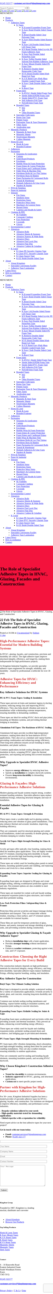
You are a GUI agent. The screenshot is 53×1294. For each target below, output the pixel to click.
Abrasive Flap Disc (24, 244)
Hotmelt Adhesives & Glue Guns (30, 183)
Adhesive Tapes (18, 22)
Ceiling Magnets (23, 139)
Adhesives (15, 149)
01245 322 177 (19, 1137)
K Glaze (14, 249)
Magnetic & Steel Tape (26, 132)
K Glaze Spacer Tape (25, 256)
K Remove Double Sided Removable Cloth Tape (32, 70)
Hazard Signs (22, 207)
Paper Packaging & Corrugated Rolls (32, 178)
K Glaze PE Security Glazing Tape (31, 251)
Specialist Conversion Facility (23, 266)
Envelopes (20, 161)
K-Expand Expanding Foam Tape (36, 27)
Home (8, 18)
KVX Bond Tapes (8, 1242)
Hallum (36, 633)
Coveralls (20, 222)
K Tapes (20, 25)
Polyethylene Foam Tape (32, 103)
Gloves (19, 224)
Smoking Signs (22, 197)
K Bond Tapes (6, 1240)
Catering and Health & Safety (29, 210)
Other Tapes (21, 125)
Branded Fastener (23, 146)
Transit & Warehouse (25, 180)
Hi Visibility (21, 215)
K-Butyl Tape (28, 88)
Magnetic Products (19, 129)
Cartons (19, 156)
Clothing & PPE (18, 212)
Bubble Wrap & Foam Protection (30, 163)
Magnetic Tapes (7, 1247)
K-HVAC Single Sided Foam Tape (37, 93)
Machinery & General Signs (28, 205)
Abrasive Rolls (22, 232)
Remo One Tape (23, 117)
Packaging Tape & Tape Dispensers (31, 122)
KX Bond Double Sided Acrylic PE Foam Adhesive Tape (37, 50)
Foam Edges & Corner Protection (30, 166)
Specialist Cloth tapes (25, 115)
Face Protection (23, 219)
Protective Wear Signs (25, 202)
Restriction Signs (23, 200)
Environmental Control (21, 227)
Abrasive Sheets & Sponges (28, 234)
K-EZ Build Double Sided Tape (30, 258)
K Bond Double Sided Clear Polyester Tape (34, 36)
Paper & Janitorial (18, 190)
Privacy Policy (6, 1290)
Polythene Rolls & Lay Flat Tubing (31, 173)
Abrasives (15, 229)
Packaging (15, 151)
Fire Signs (20, 195)
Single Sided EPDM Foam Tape (35, 95)
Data (24, 1290)
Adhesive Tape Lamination (22, 268)
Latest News (10, 270)
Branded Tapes (22, 105)
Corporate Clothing (24, 217)
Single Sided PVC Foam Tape (35, 98)
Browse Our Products (14, 1222)
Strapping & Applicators (26, 154)
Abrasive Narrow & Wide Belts (29, 236)
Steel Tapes (5, 1249)
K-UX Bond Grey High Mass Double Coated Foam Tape (34, 79)
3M (23, 110)
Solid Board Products (25, 159)
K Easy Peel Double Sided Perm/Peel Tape (33, 55)
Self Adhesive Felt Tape (32, 100)
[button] (6, 13)
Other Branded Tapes (31, 112)
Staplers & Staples (24, 185)
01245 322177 (6, 3)
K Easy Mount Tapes (9, 1235)
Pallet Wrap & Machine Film (28, 171)
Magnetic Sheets (23, 134)
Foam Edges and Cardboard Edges (31, 168)
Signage (14, 193)
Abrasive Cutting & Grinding (28, 246)
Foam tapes (21, 91)
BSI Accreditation (13, 273)
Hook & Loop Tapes (9, 1232)
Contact (8, 275)
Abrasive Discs (22, 239)
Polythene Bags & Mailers (27, 176)
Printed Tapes (22, 120)
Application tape (23, 127)
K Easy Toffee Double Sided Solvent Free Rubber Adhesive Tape (37, 60)
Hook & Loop (17, 142)
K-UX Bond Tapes (8, 1237)
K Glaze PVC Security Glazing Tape (32, 253)
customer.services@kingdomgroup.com (32, 3)
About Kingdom (18, 263)
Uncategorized (23, 633)
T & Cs (17, 1290)
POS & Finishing (18, 188)
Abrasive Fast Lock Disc (27, 241)
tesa (23, 108)
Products (9, 20)
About (8, 261)
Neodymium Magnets (25, 137)
